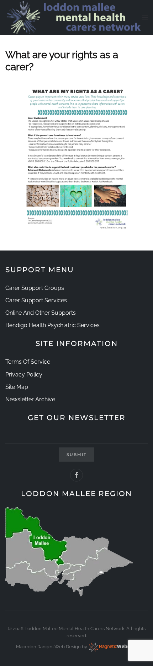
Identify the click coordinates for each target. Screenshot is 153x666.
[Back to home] (73, 17)
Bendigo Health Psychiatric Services (52, 325)
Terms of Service (27, 361)
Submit (76, 454)
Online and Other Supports (40, 312)
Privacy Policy (23, 374)
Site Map (16, 387)
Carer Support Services (36, 300)
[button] (145, 17)
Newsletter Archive (30, 399)
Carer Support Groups (34, 288)
